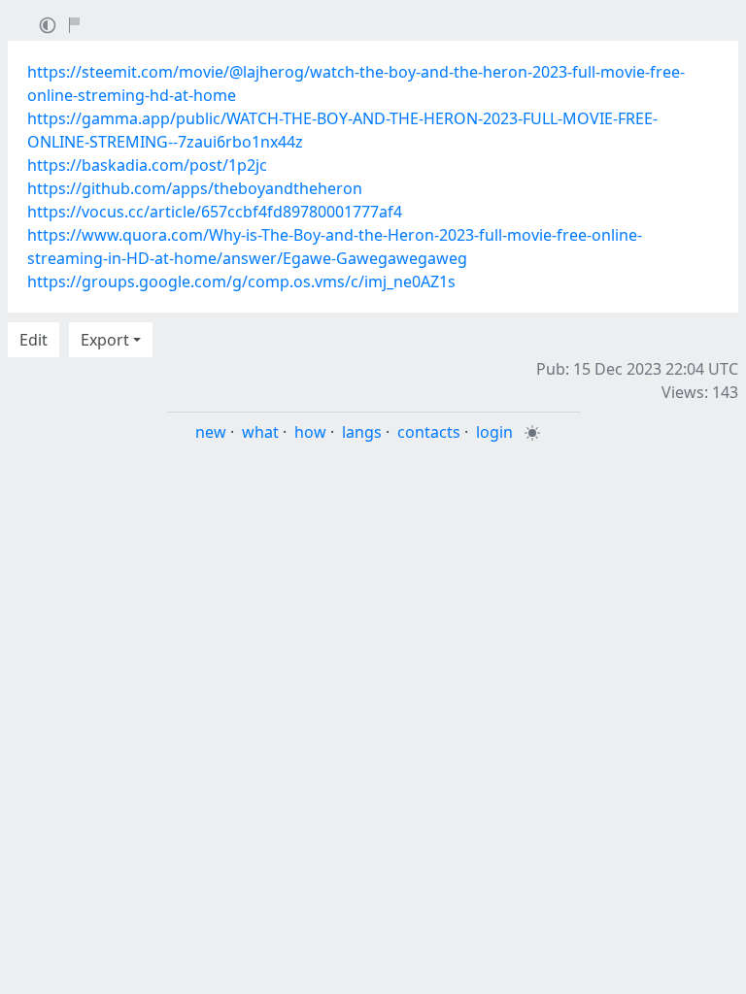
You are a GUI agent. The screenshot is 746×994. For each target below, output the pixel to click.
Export (105, 339)
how (310, 432)
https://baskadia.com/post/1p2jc (147, 165)
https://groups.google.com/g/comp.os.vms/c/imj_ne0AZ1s (241, 281)
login (494, 432)
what (260, 432)
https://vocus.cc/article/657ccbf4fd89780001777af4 (214, 211)
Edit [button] (33, 339)
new (210, 432)
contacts (428, 432)
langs (362, 432)
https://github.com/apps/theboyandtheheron (194, 188)
